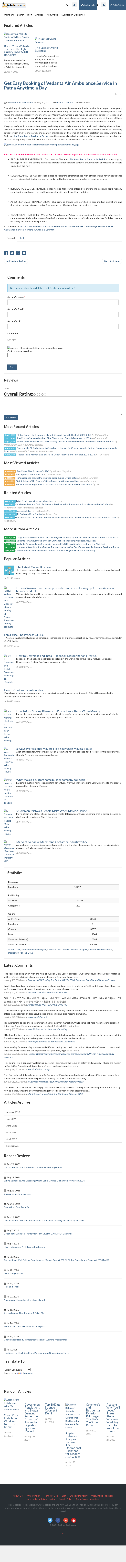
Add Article (118, 4)
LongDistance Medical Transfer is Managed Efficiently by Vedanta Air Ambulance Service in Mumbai (67, 537)
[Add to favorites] (121, 93)
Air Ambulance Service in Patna (31, 136)
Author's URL (14, 321)
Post (12, 367)
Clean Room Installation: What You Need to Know (11, 1421)
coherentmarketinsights (33, 949)
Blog (29, 14)
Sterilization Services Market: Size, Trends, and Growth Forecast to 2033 (54, 438)
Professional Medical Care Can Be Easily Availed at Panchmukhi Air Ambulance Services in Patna (66, 441)
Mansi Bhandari (104, 949)
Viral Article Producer (102, 1495)
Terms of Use (51, 1495)
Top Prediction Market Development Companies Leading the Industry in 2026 (44, 1220)
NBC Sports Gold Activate (29, 474)
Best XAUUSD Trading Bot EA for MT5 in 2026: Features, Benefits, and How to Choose (71, 980)
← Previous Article (16, 261)
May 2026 (11, 1132)
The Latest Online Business (46, 49)
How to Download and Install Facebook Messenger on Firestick (56, 655)
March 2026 (12, 1145)
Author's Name (16, 297)
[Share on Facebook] (6, 253)
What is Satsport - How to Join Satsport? (25, 1326)
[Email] (24, 253)
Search (20, 14)
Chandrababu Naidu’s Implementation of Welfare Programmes (35, 1339)
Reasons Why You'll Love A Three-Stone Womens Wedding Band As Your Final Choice (113, 1418)
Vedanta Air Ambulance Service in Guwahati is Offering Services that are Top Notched (61, 543)
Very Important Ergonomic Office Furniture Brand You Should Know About (54, 484)
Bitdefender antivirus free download (34, 501)
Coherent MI (54, 949)
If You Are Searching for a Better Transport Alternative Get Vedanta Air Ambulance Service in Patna (68, 547)
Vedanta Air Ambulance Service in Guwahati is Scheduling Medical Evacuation (56, 540)
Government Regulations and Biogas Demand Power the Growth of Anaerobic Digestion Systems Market (32, 1418)
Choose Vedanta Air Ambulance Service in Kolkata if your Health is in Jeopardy (55, 550)
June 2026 (11, 1125)
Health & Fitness (64, 102)
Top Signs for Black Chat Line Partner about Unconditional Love (36, 1352)
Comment (13, 333)
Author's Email (15, 309)
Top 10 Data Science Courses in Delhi (53, 1409)
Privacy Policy (33, 1495)
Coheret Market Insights (74, 949)
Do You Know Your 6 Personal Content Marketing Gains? (33, 1167)
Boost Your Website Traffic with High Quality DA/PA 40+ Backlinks (17, 50)
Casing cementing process (17, 1193)
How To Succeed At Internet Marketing (47, 1029)
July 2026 (11, 1119)
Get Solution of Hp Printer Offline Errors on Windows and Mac (48, 481)
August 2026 (13, 1112)
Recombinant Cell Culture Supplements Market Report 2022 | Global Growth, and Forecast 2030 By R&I (57, 1260)
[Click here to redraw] (12, 348)
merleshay (13, 952)
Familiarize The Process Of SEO (33, 471)
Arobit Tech (14, 949)
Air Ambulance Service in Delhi (87, 159)
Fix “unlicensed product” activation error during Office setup (47, 477)
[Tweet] (12, 253)
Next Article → (112, 261)
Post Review (11, 417)
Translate (28, 1373)
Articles (39, 14)
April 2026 (11, 1139)
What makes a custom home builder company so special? (51, 779)
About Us (18, 1495)
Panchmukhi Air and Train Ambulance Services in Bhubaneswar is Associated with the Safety (62, 504)
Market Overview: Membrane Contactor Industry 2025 (51, 842)
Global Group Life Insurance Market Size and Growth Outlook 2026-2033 (54, 435)
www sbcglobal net (37, 1017)
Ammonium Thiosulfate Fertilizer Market (24, 1299)
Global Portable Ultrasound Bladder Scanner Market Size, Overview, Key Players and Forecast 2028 (65, 517)
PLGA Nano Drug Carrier (29, 514)
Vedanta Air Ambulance (21, 102)
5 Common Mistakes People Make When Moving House (51, 811)
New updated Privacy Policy (41, 1499)
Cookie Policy (66, 1499)
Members (9, 14)
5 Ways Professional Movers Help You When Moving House (54, 748)
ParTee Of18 (26, 952)
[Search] (97, 5)
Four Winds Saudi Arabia (16, 1207)
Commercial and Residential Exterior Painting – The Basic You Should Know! (93, 1415)
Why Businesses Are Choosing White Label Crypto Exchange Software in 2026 (44, 1180)
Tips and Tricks (12, 1286)
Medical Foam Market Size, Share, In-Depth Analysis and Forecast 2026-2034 (56, 454)
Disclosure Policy (78, 1495)
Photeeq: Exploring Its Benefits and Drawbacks (51, 1041)
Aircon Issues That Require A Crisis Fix (47, 992)
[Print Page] (116, 93)
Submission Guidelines (73, 14)
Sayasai (92, 949)
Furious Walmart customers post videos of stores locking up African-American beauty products (65, 589)
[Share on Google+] (18, 253)
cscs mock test (24, 510)
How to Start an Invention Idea (23, 690)
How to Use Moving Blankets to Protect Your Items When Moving (58, 711)
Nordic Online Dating (38, 1069)
